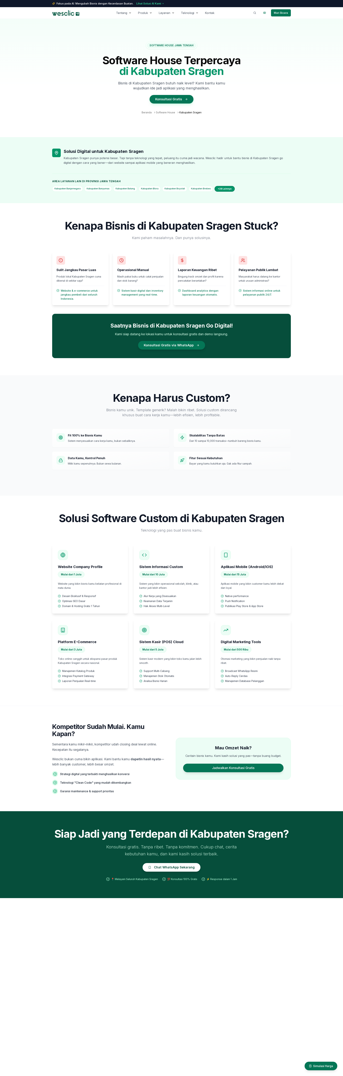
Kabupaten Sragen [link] (190, 112)
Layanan (164, 13)
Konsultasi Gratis (168, 99)
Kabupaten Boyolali (175, 188)
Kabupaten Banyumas (98, 188)
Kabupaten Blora (149, 188)
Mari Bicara (281, 12)
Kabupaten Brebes (201, 188)
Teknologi (187, 13)
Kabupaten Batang (125, 188)
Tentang (121, 13)
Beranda (147, 112)
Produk (143, 13)
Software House (165, 112)
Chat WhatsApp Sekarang (174, 867)
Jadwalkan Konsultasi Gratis (233, 768)
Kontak (209, 13)
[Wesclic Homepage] (65, 13)
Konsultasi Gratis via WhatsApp (169, 345)
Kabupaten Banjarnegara (67, 188)
